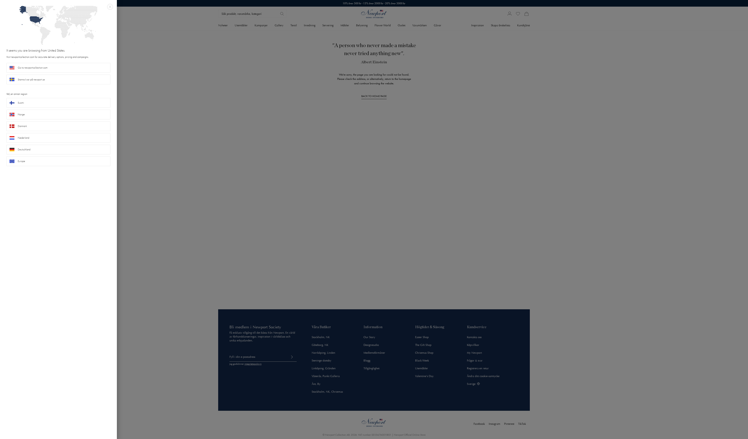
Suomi (21, 102)
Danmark (22, 126)
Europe (21, 161)
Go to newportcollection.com (33, 67)
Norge (21, 114)
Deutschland (24, 149)
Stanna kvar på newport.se (31, 79)
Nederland (23, 137)
